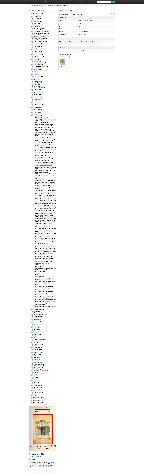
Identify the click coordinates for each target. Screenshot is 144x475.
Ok (113, 2)
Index (67, 2)
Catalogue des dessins (39, 5)
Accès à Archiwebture (35, 456)
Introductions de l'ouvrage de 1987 (54, 2)
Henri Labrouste (49, 5)
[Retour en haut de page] (69, 57)
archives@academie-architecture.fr (43, 466)
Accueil (31, 5)
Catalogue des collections (36, 2)
